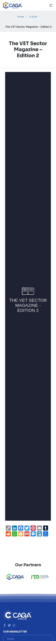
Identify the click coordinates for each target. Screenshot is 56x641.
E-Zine (33, 16)
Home (20, 16)
